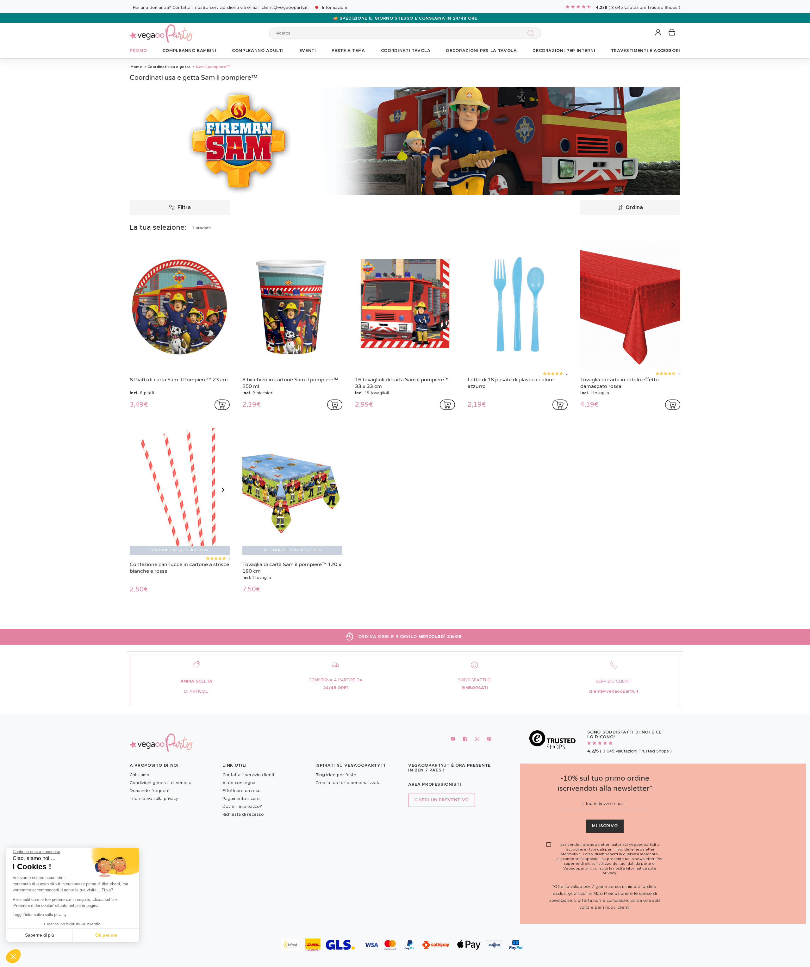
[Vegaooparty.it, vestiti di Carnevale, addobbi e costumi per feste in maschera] (161, 29)
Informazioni (334, 8)
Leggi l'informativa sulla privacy (39, 915)
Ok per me (106, 935)
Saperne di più (39, 935)
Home (136, 67)
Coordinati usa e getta (168, 67)
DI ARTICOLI (196, 691)
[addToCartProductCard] (222, 405)
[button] (13, 956)
